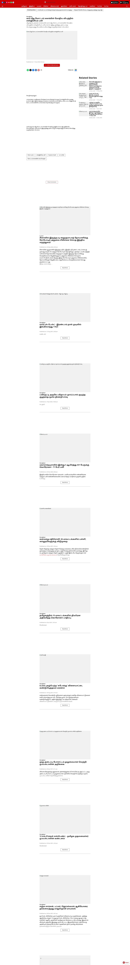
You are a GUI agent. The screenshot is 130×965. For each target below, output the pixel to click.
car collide (61, 155)
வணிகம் (92, 6)
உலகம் (39, 6)
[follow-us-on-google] (75, 70)
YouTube (99, 6)
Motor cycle (31, 155)
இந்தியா (32, 6)
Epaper (127, 962)
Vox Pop (106, 6)
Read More (65, 268)
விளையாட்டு (54, 6)
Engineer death (52, 155)
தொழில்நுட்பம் (82, 6)
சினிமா (45, 6)
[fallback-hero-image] (84, 84)
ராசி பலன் (72, 6)
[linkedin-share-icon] (36, 71)
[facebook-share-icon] (33, 71)
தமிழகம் (24, 6)
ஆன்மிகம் (64, 6)
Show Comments (52, 182)
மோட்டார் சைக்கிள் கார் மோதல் (37, 158)
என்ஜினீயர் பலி (41, 155)
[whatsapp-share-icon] (28, 71)
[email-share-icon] (39, 71)
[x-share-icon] (30, 71)
